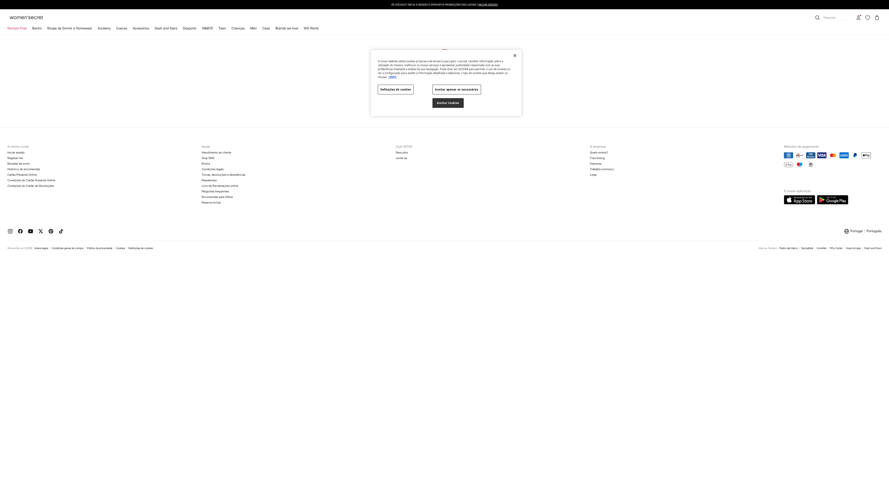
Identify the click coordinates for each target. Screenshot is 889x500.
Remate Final (17, 28)
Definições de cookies (140, 248)
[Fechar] (515, 55)
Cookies (120, 248)
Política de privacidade (99, 248)
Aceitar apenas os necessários (457, 89)
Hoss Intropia (853, 248)
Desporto (189, 28)
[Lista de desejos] (867, 17)
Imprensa (595, 163)
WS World (311, 28)
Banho (37, 28)
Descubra (402, 152)
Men (253, 28)
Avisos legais (41, 248)
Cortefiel (821, 248)
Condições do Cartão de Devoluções (30, 186)
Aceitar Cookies (448, 103)
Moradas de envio (18, 163)
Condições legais (213, 169)
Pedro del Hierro (788, 248)
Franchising (597, 158)
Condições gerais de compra (68, 248)
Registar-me (15, 158)
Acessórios (141, 28)
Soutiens (104, 28)
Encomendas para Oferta (217, 197)
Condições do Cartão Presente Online (31, 180)
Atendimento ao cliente (216, 152)
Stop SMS (208, 158)
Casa (266, 28)
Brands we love (286, 28)
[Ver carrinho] (877, 17)
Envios (206, 163)
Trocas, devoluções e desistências (223, 174)
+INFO (392, 77)
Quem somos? (599, 152)
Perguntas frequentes (215, 191)
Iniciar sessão (16, 152)
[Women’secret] (26, 17)
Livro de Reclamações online (220, 186)
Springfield (807, 248)
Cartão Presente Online (22, 174)
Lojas (593, 174)
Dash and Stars (166, 28)
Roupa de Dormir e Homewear (69, 28)
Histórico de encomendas (23, 169)
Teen (222, 28)
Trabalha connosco (602, 169)
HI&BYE (207, 28)
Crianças (238, 28)
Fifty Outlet (836, 248)
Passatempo (209, 180)
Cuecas (121, 28)
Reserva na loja (211, 202)
